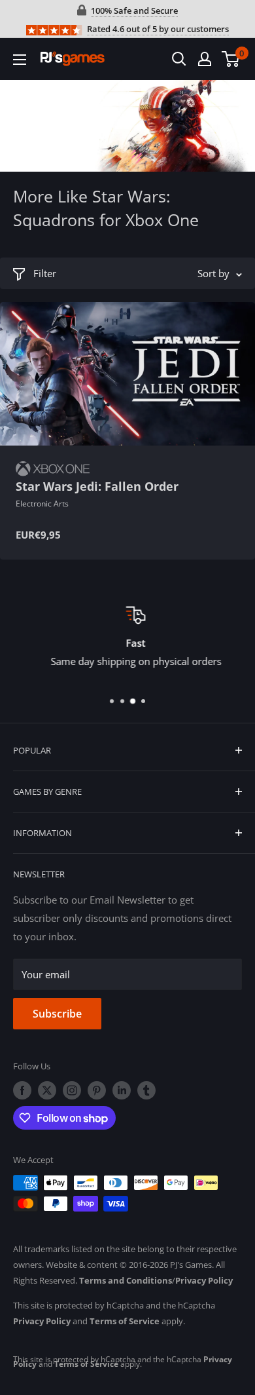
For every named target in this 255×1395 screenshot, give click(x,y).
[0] (231, 59)
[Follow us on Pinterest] (97, 1090)
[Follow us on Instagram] (72, 1090)
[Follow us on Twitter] (47, 1090)
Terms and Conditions (125, 1280)
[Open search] (179, 59)
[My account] (204, 59)
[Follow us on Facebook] (22, 1090)
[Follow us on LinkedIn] (121, 1090)
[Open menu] (19, 59)
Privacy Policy (204, 1280)
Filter (44, 273)
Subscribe (57, 1013)
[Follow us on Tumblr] (146, 1090)
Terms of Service (125, 1321)
